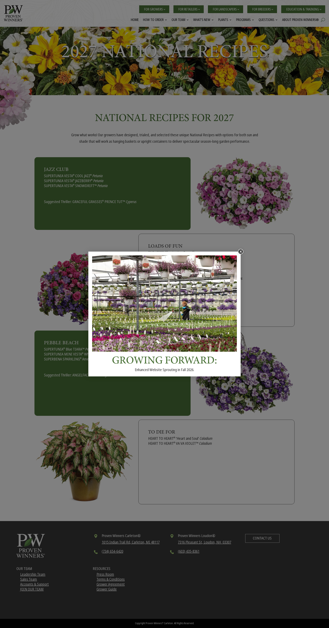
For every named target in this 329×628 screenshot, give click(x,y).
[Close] (240, 251)
